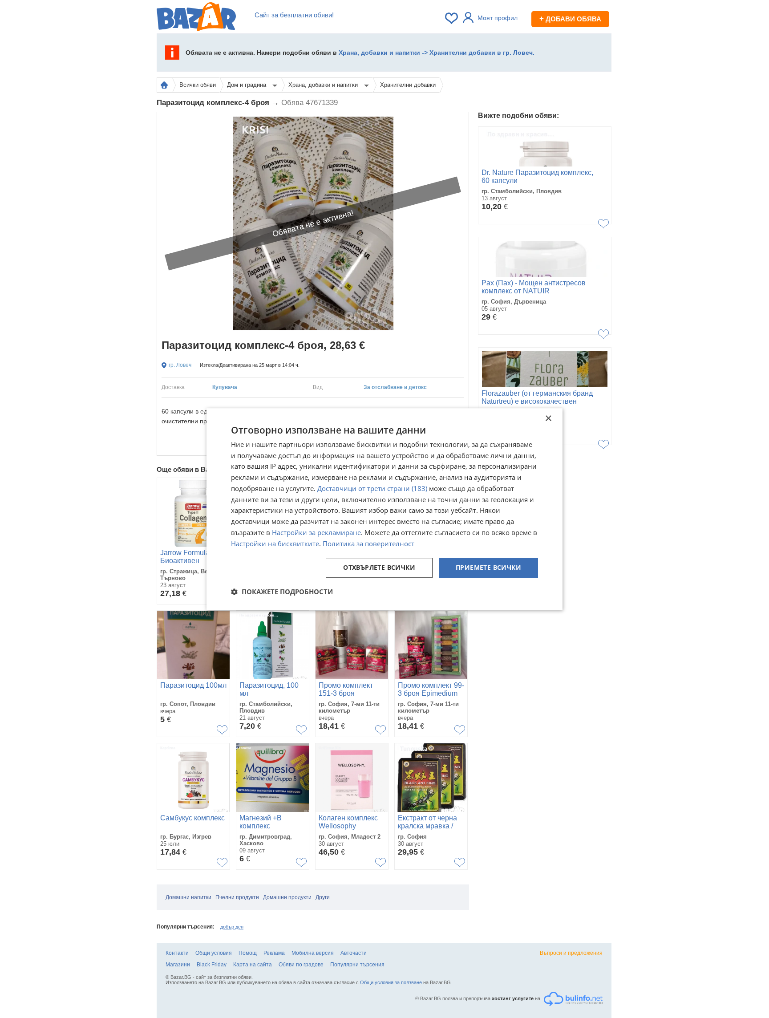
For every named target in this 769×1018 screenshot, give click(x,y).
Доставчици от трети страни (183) (372, 488)
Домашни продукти (287, 897)
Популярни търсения (357, 964)
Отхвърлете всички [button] (379, 568)
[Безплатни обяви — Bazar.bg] (196, 18)
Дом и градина (247, 84)
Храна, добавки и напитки (324, 84)
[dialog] (384, 509)
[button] (282, 591)
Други (323, 897)
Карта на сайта (252, 964)
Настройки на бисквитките (275, 543)
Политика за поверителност (368, 543)
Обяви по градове (301, 964)
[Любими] (452, 18)
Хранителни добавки (408, 84)
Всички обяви (197, 84)
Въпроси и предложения (571, 953)
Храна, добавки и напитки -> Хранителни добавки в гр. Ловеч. (436, 52)
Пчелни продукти (237, 897)
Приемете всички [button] (488, 568)
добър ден (231, 926)
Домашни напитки (188, 897)
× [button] (548, 418)
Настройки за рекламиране (316, 532)
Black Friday (212, 964)
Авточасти (353, 953)
